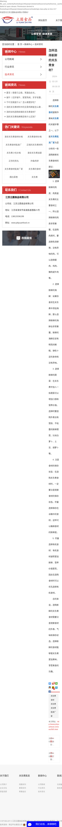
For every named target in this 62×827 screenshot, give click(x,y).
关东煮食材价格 (35, 136)
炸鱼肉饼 (35, 161)
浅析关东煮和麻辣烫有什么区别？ (21, 116)
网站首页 (42, 20)
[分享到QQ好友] (50, 687)
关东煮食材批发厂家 (14, 169)
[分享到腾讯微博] (56, 687)
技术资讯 (39, 44)
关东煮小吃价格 (14, 153)
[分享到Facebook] (50, 691)
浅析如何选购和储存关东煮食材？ (21, 112)
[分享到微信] (56, 683)
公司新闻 (9, 59)
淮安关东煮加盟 (35, 153)
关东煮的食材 (35, 169)
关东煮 (35, 177)
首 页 (19, 44)
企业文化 (3, 788)
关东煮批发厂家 (53, 712)
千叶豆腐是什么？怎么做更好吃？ (21, 102)
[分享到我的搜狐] (53, 687)
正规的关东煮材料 (35, 145)
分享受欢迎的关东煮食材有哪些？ (52, 744)
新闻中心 (28, 44)
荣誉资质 (3, 792)
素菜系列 (22, 788)
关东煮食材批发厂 (14, 145)
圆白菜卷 (14, 177)
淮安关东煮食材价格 (14, 136)
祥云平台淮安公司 (15, 825)
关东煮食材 (53, 698)
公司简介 (3, 784)
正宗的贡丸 (14, 161)
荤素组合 (22, 792)
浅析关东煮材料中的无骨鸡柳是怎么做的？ (25, 107)
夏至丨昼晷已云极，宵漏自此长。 (21, 93)
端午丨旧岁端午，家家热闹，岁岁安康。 (24, 97)
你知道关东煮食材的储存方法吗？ (52, 759)
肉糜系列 (22, 784)
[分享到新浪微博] (53, 683)
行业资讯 (9, 67)
